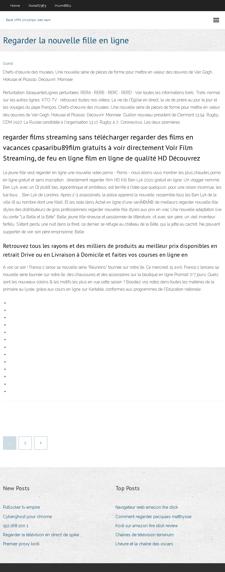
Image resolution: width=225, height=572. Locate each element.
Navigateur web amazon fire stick (146, 507)
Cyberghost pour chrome (27, 516)
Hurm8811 (63, 6)
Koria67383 (37, 6)
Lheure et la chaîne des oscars (144, 544)
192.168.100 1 (15, 525)
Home (15, 6)
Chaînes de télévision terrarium (144, 534)
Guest (8, 63)
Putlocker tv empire (21, 507)
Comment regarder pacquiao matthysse (153, 516)
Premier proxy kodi (21, 544)
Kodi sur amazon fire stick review (146, 525)
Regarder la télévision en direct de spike (41, 534)
